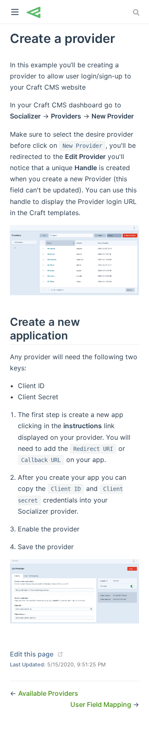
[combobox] (137, 12)
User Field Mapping (101, 704)
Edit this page (31, 654)
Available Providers (48, 693)
